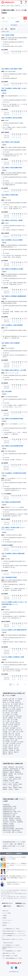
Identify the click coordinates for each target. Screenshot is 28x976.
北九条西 (5, 731)
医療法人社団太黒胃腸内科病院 (14, 446)
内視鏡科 (15, 787)
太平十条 (18, 728)
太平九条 (5, 735)
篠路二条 (12, 700)
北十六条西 (5, 728)
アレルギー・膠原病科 (8, 777)
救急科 (20, 784)
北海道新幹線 (6, 804)
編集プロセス (7, 906)
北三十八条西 (14, 719)
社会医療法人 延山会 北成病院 (14, 240)
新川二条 (5, 729)
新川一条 (20, 736)
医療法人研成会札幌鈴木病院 (13, 167)
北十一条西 (5, 723)
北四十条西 (11, 699)
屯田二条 (10, 747)
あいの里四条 (6, 740)
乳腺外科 (5, 775)
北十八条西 (12, 709)
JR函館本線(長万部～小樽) (9, 808)
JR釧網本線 (20, 821)
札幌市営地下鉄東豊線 (8, 828)
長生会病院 (8, 391)
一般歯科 (16, 789)
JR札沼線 (5, 820)
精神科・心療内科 (13, 784)
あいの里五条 (18, 738)
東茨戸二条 (5, 738)
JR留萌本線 (12, 820)
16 (17, 684)
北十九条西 (20, 741)
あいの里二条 (19, 707)
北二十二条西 (6, 721)
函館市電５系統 (16, 830)
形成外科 (5, 784)
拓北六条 (5, 724)
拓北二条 (16, 747)
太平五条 (5, 745)
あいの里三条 (6, 712)
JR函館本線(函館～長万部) (9, 806)
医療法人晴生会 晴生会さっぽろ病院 (15, 370)
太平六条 (10, 745)
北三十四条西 (14, 726)
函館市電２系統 (7, 830)
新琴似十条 (18, 711)
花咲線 (18, 816)
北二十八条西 (19, 731)
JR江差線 (11, 823)
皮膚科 (17, 782)
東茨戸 (18, 750)
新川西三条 (5, 750)
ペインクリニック (7, 786)
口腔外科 (10, 789)
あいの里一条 (6, 704)
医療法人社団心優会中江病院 (13, 68)
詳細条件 (14, 25)
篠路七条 (5, 752)
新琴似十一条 (6, 726)
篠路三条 (5, 707)
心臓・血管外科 (19, 767)
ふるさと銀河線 (7, 832)
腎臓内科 (5, 773)
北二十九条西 (14, 714)
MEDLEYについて (7, 903)
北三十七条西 (14, 712)
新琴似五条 (19, 716)
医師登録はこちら (21, 903)
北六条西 (5, 733)
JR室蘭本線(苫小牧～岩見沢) (10, 813)
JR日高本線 (18, 818)
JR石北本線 (13, 821)
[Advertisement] (14, 60)
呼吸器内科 (16, 770)
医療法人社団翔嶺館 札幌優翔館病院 (15, 296)
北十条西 (12, 723)
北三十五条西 (6, 741)
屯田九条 (21, 704)
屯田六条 (5, 705)
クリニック (4, 602)
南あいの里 (11, 733)
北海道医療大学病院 (11, 577)
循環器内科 (11, 767)
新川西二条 (12, 750)
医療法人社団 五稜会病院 (12, 142)
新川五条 (10, 724)
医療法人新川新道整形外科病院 (14, 418)
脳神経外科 (18, 772)
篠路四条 (10, 717)
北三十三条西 (6, 714)
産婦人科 (15, 779)
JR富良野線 (19, 820)
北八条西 (17, 700)
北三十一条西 (14, 740)
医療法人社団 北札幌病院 (12, 343)
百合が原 (5, 717)
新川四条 (10, 705)
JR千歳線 (5, 818)
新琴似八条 (5, 700)
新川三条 (5, 711)
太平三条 (18, 743)
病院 (3, 35)
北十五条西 (12, 743)
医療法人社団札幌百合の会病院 (14, 269)
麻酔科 (20, 787)
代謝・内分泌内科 (18, 773)
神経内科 (12, 772)
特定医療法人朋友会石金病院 (13, 117)
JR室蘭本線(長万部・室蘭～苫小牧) (12, 811)
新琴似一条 (18, 702)
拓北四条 (10, 748)
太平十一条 (17, 745)
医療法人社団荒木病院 (11, 194)
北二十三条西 (11, 707)
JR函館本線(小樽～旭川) (9, 809)
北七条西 (5, 699)
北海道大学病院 (9, 35)
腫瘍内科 (5, 787)
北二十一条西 (11, 731)
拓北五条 (5, 748)
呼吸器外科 (5, 772)
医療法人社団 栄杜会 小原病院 (14, 220)
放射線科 (5, 789)
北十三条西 (5, 716)
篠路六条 (5, 753)
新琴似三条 (11, 729)
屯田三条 (17, 735)
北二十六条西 (14, 721)
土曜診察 (4, 93)
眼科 (20, 779)
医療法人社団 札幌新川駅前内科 (17, 629)
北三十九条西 (17, 717)
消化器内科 (5, 768)
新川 (15, 736)
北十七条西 (5, 709)
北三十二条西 (6, 719)
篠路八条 (16, 752)
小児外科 (9, 779)
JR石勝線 (11, 818)
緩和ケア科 (16, 786)
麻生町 (4, 702)
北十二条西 (5, 743)
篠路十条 (10, 753)
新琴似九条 (11, 711)
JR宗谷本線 (6, 821)
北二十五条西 (14, 704)
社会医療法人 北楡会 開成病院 (14, 325)
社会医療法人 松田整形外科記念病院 (15, 473)
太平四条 (5, 747)
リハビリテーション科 (8, 782)
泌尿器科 (10, 773)
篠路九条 (10, 752)
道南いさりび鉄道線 (17, 832)
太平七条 (17, 733)
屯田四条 (18, 709)
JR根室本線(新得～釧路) (9, 816)
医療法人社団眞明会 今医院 (16, 657)
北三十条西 (13, 741)
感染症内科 (18, 777)
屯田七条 (17, 723)
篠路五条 (12, 738)
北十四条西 (12, 728)
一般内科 (5, 767)
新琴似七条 (17, 705)
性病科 (10, 787)
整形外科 (12, 780)
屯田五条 (5, 736)
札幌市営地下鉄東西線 (8, 825)
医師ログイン (21, 906)
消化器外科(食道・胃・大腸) (17, 768)
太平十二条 (11, 735)
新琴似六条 (17, 724)
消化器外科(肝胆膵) (8, 770)
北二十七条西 (10, 702)
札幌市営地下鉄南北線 (8, 827)
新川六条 (16, 748)
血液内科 (10, 775)
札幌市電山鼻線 (19, 828)
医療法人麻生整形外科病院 (13, 502)
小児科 (4, 779)
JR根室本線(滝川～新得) (9, 815)
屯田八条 (10, 736)
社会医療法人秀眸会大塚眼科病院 (14, 553)
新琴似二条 (12, 716)
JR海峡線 (5, 823)
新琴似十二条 (18, 729)
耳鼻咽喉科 (5, 780)
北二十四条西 (18, 699)
